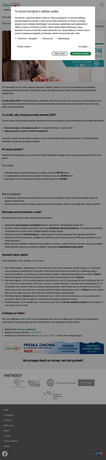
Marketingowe (64, 38)
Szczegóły (82, 46)
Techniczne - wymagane (27, 38)
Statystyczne (47, 38)
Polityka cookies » (24, 46)
